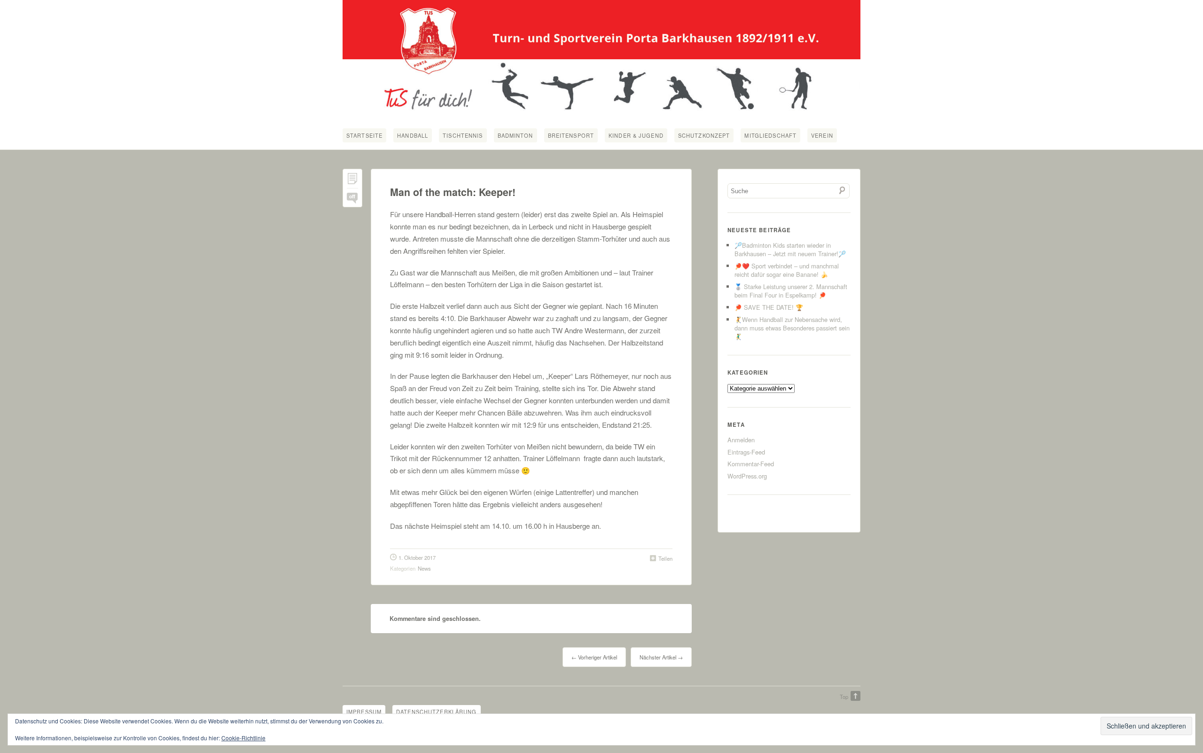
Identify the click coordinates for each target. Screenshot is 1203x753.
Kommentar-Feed (750, 463)
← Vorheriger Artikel (594, 657)
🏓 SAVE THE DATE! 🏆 (768, 307)
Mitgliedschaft (770, 135)
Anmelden (741, 439)
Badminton (515, 135)
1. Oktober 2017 (417, 557)
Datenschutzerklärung (436, 711)
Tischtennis (463, 135)
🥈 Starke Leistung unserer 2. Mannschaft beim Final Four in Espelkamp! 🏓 (790, 290)
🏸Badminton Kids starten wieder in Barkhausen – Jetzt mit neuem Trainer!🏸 (790, 249)
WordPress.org (747, 475)
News (424, 568)
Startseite (364, 135)
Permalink (352, 180)
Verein (822, 135)
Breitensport (571, 135)
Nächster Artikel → (661, 657)
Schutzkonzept (704, 135)
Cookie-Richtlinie (243, 738)
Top (844, 696)
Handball (412, 135)
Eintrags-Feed (746, 451)
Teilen (665, 558)
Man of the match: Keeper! (453, 192)
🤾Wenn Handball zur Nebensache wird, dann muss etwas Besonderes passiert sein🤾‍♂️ (792, 328)
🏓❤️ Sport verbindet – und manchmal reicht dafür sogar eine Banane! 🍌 (786, 270)
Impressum (364, 711)
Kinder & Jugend (636, 135)
